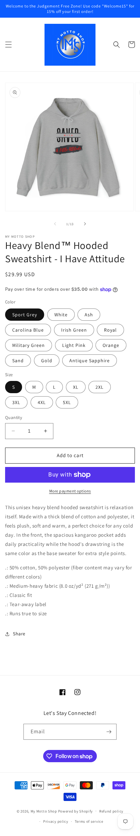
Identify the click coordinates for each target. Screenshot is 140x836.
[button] (8, 44)
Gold (46, 360)
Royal (110, 330)
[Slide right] (84, 223)
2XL (99, 387)
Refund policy (111, 811)
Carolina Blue (28, 330)
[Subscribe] (108, 732)
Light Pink (74, 345)
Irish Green (74, 330)
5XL (67, 402)
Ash (89, 315)
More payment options (70, 491)
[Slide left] (55, 223)
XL (75, 387)
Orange (111, 345)
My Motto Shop (44, 810)
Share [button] (19, 634)
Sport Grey (24, 315)
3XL (16, 402)
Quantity (13, 417)
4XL (42, 402)
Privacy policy (55, 821)
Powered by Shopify (75, 810)
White (61, 315)
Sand (18, 360)
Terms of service (89, 821)
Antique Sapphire (89, 360)
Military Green (28, 345)
